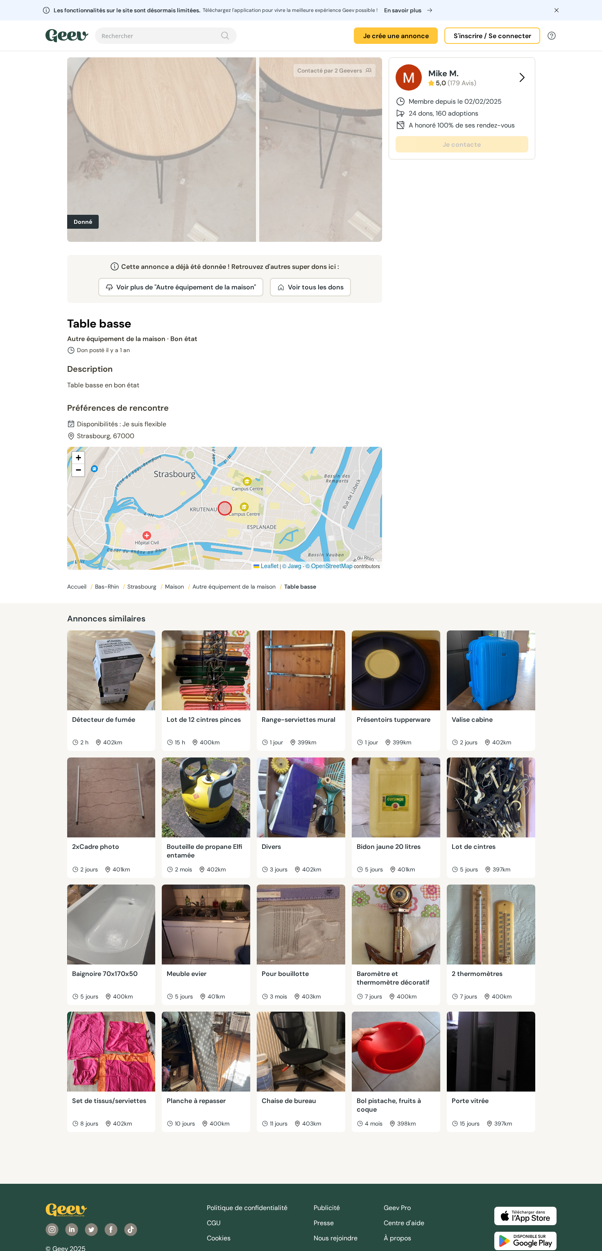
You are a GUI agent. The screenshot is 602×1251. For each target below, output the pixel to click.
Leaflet (268, 566)
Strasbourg (142, 586)
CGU (214, 1223)
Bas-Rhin (107, 586)
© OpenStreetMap (329, 566)
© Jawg (291, 566)
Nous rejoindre (336, 1238)
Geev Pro (397, 1207)
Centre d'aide (404, 1223)
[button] (78, 458)
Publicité (327, 1207)
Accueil (77, 586)
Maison (175, 586)
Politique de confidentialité (247, 1207)
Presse (324, 1223)
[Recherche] (225, 35)
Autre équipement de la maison (234, 586)
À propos (397, 1238)
